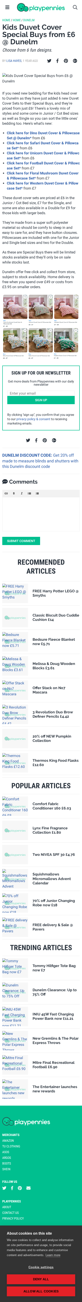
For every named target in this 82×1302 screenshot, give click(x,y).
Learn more (53, 1255)
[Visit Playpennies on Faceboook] (12, 1188)
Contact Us (10, 1213)
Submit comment (21, 541)
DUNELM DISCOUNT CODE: (27, 455)
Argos (6, 1158)
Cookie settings (41, 1267)
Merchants (11, 1135)
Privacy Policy (13, 1218)
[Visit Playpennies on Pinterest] (20, 1188)
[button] (6, 493)
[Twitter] (49, 61)
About (6, 1207)
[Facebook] (57, 61)
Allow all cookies (41, 1291)
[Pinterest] (66, 61)
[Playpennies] (41, 7)
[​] (41, 514)
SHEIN (6, 1169)
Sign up (41, 400)
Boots (6, 1163)
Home (6, 20)
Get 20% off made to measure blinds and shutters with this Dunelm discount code (40, 461)
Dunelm (29, 20)
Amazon (8, 1140)
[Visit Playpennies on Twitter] (4, 1188)
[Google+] (75, 61)
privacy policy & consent (33, 419)
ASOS (5, 1152)
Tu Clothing (11, 1146)
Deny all (41, 1279)
